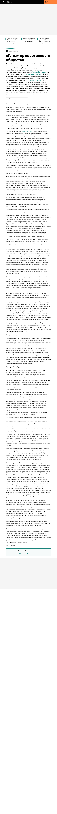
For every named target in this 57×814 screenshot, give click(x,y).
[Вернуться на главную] (9, 2)
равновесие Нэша (27, 131)
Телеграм (22, 554)
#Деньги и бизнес (10, 545)
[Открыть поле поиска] (36, 2)
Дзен (35, 554)
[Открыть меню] (3, 2)
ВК (29, 554)
